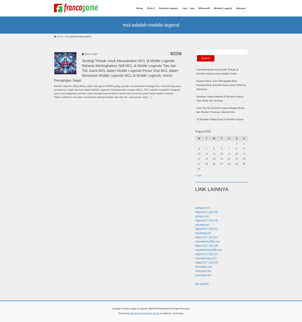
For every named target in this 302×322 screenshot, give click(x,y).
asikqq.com (202, 207)
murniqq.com (203, 270)
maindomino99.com (207, 241)
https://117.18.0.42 (206, 228)
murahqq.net (203, 233)
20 (221, 158)
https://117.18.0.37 (206, 254)
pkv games (202, 283)
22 (236, 158)
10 (199, 153)
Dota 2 (176, 53)
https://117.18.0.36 (206, 212)
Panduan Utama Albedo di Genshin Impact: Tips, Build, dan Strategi (220, 98)
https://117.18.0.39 (206, 220)
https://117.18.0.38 (206, 245)
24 (199, 163)
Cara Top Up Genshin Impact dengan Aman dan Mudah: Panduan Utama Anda (220, 110)
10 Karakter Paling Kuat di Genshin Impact (219, 119)
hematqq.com (203, 266)
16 (244, 153)
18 (206, 158)
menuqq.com (203, 275)
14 (229, 153)
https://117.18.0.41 (206, 237)
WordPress (135, 313)
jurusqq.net (202, 224)
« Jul (198, 175)
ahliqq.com (202, 216)
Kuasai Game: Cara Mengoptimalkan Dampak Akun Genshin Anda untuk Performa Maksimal (221, 85)
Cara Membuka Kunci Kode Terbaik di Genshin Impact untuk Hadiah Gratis (217, 71)
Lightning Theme (151, 313)
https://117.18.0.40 (206, 262)
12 (214, 153)
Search (205, 58)
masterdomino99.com (208, 249)
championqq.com (206, 258)
